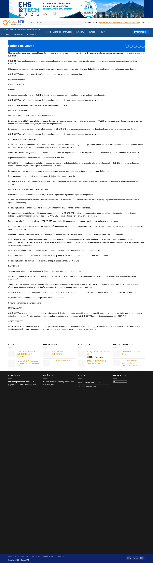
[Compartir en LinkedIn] (143, 46)
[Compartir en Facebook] (127, 46)
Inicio (48, 32)
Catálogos (67, 32)
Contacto (145, 22)
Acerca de (57, 32)
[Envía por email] (135, 46)
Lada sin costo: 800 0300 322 (90, 382)
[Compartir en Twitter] (131, 46)
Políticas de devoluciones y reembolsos (119, 22)
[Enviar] (81, 22)
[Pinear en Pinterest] (139, 46)
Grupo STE (31, 385)
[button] (141, 32)
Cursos (92, 32)
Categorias (80, 32)
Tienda (88, 22)
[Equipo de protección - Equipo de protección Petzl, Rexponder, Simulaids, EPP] (13, 22)
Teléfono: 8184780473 (87, 387)
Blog (95, 22)
